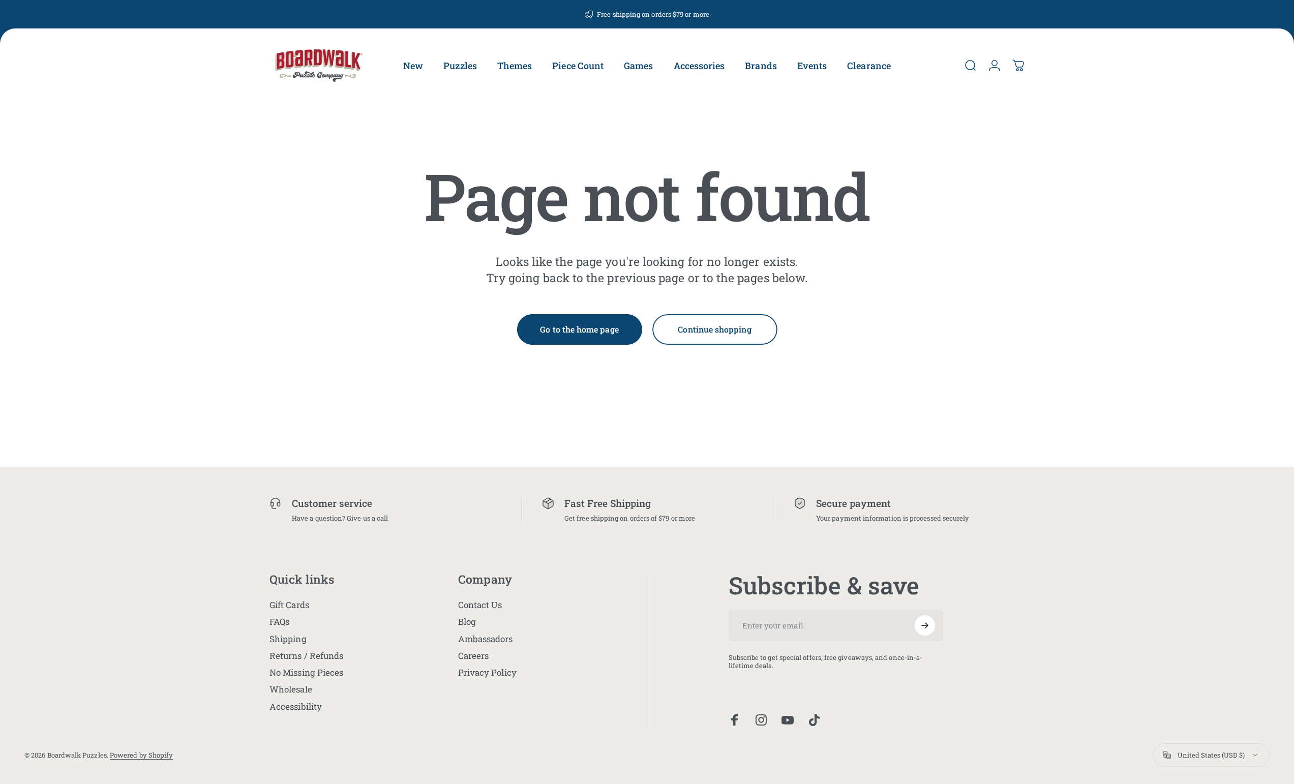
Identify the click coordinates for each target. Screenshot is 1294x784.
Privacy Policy (487, 672)
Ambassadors (485, 639)
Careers (473, 655)
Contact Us (480, 604)
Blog (467, 621)
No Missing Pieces (306, 672)
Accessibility (295, 706)
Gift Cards (289, 604)
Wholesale (290, 689)
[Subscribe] (925, 625)
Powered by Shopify (141, 755)
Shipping (288, 639)
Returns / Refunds (306, 655)
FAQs (279, 621)
